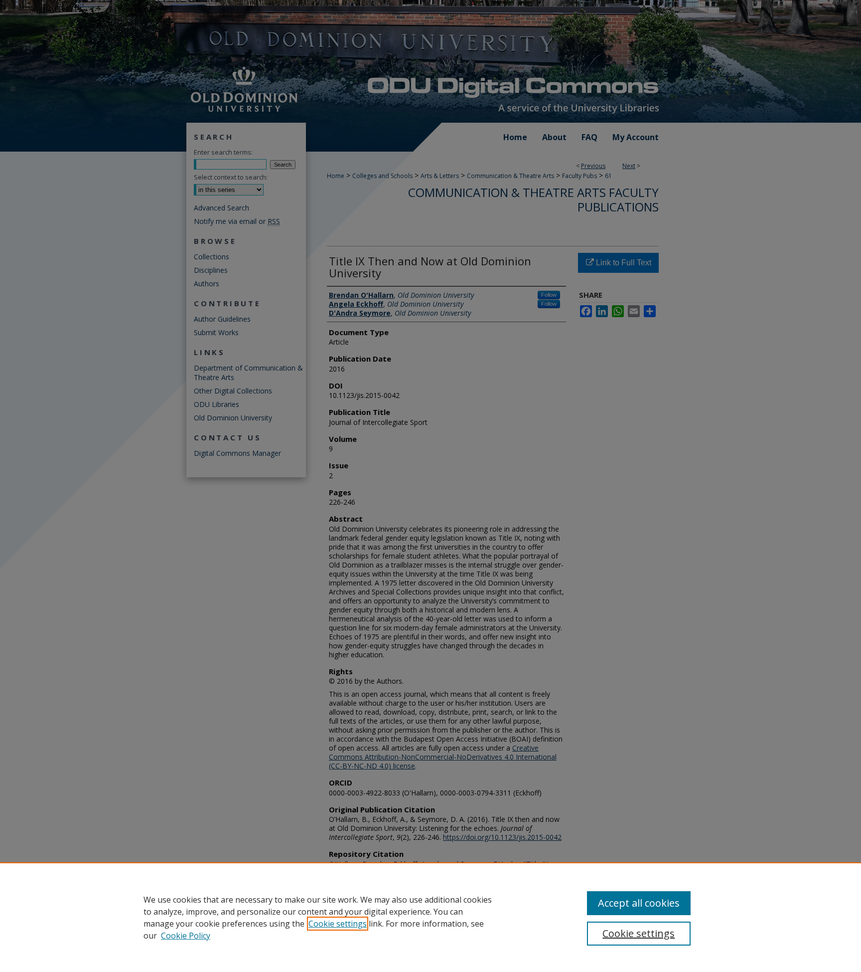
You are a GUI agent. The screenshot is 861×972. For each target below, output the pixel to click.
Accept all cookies (639, 903)
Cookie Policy (185, 935)
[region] (430, 917)
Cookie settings (337, 923)
